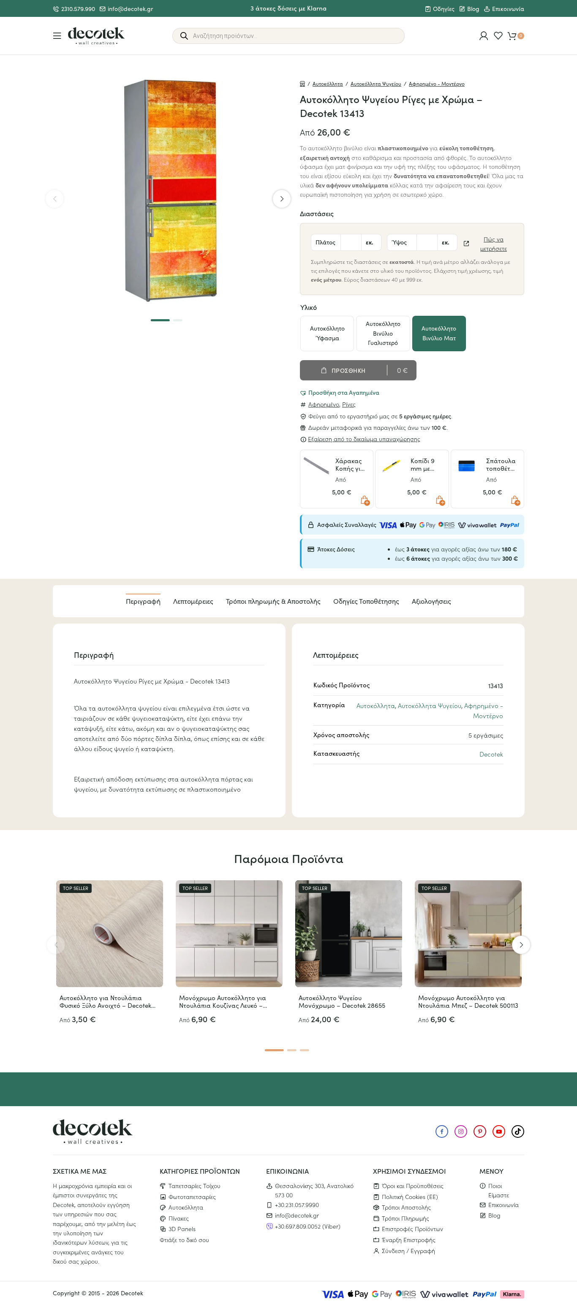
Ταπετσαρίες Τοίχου (194, 1185)
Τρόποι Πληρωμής (405, 1218)
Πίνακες (179, 1218)
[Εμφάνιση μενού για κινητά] (57, 35)
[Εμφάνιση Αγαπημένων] (498, 35)
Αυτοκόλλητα (328, 83)
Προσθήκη (349, 370)
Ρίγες (349, 404)
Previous (54, 199)
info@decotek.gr (130, 9)
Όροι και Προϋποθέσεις (413, 1185)
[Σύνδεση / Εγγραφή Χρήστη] (483, 35)
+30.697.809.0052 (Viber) (307, 1226)
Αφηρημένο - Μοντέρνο (437, 83)
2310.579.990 (78, 9)
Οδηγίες (444, 9)
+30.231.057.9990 (297, 1204)
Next (281, 199)
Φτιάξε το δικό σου (184, 1239)
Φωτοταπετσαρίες (192, 1196)
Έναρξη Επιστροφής (408, 1239)
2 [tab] (177, 320)
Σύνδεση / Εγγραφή (408, 1250)
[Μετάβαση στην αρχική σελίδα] (96, 36)
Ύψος (399, 242)
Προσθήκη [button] (364, 500)
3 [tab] (304, 1050)
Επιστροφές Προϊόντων (412, 1228)
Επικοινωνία (508, 9)
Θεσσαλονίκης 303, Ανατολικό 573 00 (314, 1190)
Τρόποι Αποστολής (406, 1207)
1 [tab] (160, 320)
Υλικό (308, 307)
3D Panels (182, 1228)
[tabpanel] (168, 191)
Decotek (491, 753)
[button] (339, 392)
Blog (473, 9)
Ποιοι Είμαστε (498, 1190)
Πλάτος (325, 242)
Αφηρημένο (323, 404)
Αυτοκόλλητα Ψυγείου (376, 83)
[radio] (327, 333)
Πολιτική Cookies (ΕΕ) (410, 1196)
